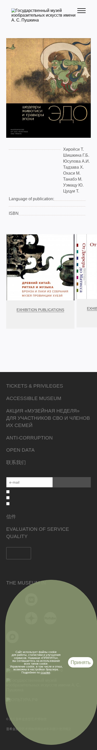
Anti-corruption (29, 438)
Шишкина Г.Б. (76, 155)
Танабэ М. (72, 179)
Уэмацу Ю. (73, 185)
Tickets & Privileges (34, 386)
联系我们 (16, 462)
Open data (20, 450)
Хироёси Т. (73, 149)
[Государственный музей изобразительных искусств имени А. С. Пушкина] (44, 20)
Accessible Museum (33, 398)
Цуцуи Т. (71, 191)
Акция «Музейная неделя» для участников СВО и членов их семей (48, 418)
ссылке (45, 672)
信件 (11, 516)
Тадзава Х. (73, 167)
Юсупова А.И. (76, 161)
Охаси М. (71, 173)
